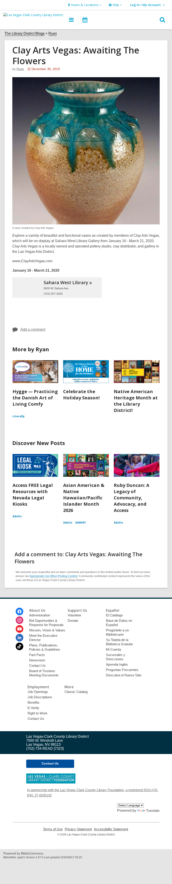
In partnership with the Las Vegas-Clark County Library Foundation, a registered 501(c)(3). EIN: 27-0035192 (92, 792)
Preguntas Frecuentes (122, 670)
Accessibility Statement (111, 829)
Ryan (52, 33)
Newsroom (37, 660)
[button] (84, 5)
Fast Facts (37, 655)
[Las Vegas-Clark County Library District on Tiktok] (19, 646)
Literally (19, 416)
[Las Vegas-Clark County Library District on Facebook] (19, 611)
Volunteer (74, 615)
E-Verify (33, 708)
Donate (73, 620)
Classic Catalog (76, 692)
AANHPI (80, 522)
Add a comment (32, 329)
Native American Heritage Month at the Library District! (136, 400)
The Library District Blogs (24, 33)
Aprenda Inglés (117, 664)
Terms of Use (53, 829)
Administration (39, 615)
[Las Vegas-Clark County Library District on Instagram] (19, 620)
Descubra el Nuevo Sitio (123, 675)
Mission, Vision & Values (47, 630)
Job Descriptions (40, 697)
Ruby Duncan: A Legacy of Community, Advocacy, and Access (131, 497)
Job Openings (38, 692)
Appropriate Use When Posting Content (53, 576)
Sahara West (66, 282)
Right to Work (37, 713)
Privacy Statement (78, 829)
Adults (17, 516)
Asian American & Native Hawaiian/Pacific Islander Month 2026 (83, 497)
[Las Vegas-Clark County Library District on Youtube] (19, 629)
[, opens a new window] (50, 782)
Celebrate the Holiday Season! (81, 394)
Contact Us (37, 665)
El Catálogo (114, 615)
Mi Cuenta (113, 649)
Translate (152, 810)
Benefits (33, 702)
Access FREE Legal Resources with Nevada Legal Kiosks (33, 494)
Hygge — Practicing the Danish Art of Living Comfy (35, 397)
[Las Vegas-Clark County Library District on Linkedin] (19, 637)
